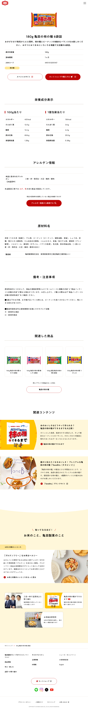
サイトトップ (8, 645)
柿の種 (12, 68)
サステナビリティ (38, 655)
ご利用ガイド (39, 702)
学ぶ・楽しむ (9, 667)
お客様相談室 (63, 660)
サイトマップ (51, 702)
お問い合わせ (63, 702)
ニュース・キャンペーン (67, 655)
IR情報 (34, 664)
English (61, 664)
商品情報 (8, 662)
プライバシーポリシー (24, 702)
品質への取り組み (11, 671)
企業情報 (35, 660)
